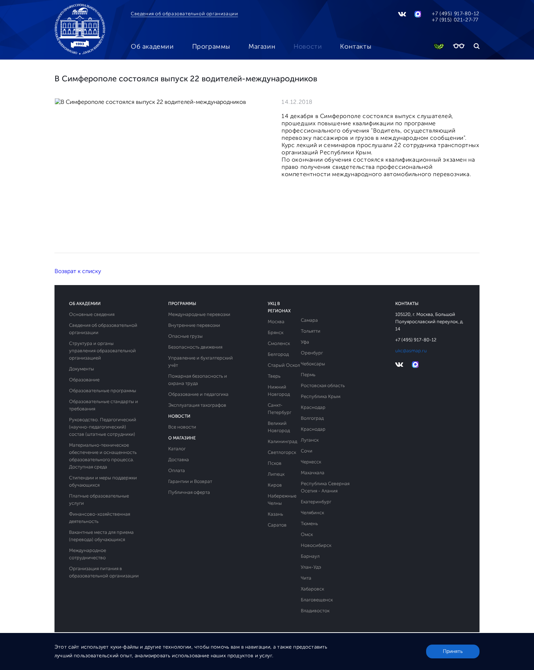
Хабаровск (312, 589)
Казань (275, 514)
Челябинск (312, 512)
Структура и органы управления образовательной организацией (102, 351)
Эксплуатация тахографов (197, 405)
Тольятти (310, 331)
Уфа (305, 342)
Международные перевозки (199, 314)
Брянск (275, 332)
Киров (275, 485)
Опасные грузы (185, 336)
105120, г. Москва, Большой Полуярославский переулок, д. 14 (429, 322)
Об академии (152, 46)
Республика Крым (320, 396)
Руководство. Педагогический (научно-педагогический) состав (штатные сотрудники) (102, 427)
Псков (275, 463)
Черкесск (311, 461)
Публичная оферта (189, 492)
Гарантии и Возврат (190, 481)
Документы (81, 368)
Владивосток (315, 610)
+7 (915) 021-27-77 (455, 20)
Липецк (276, 474)
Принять (453, 651)
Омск (307, 534)
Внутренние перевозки (194, 325)
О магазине (182, 437)
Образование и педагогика (198, 394)
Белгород (278, 354)
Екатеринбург (316, 501)
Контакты (355, 46)
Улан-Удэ (311, 567)
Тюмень (309, 523)
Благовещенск (317, 599)
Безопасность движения (195, 347)
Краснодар (313, 407)
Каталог (177, 448)
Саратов (277, 525)
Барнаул (310, 556)
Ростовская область (323, 385)
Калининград (282, 441)
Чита (306, 578)
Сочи (306, 451)
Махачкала (312, 472)
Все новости (182, 427)
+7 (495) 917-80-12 (456, 14)
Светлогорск (282, 452)
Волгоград (312, 418)
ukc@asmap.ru (411, 350)
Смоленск (279, 343)
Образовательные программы (102, 390)
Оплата (176, 470)
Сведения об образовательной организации (184, 13)
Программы (211, 46)
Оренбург (312, 353)
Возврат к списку (77, 271)
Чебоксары (313, 363)
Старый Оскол (284, 365)
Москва (276, 321)
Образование (84, 379)
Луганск (310, 440)
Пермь (308, 374)
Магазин (261, 46)
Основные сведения (91, 314)
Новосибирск (316, 545)
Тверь (274, 376)
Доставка (178, 459)
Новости (308, 46)
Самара (309, 320)
